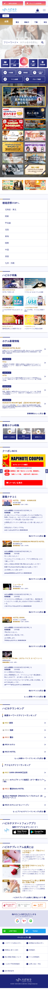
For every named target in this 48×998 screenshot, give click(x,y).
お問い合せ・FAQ (35, 964)
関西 (7, 243)
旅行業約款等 (9, 971)
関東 (7, 216)
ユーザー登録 (14, 16)
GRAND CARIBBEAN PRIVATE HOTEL (28, 541)
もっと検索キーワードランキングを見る (28, 758)
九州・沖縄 (9, 263)
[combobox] (29, 42)
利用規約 (32, 950)
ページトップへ (23, 937)
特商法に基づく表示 (11, 950)
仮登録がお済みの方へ (36, 943)
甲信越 (8, 223)
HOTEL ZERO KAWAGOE (24, 500)
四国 (7, 256)
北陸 (7, 229)
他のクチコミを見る (36, 536)
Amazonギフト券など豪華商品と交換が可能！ (33, 881)
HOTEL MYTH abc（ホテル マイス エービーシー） (22, 658)
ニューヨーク (18, 584)
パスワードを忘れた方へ (13, 943)
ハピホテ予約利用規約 (12, 964)
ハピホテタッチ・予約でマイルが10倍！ (33, 851)
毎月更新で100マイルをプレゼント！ (33, 866)
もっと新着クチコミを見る (33, 697)
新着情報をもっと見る (35, 413)
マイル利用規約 (34, 957)
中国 (7, 249)
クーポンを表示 (15, 483)
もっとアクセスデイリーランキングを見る (28, 811)
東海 (7, 236)
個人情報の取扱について (13, 957)
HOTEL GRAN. (19, 617)
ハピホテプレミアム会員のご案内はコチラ (28, 897)
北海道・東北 (10, 209)
